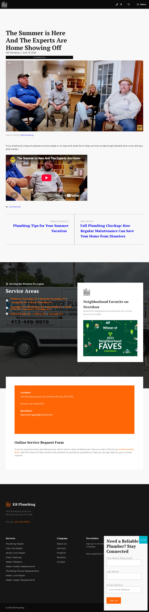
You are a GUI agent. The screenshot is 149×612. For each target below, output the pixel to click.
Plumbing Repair (15, 544)
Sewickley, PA (18, 306)
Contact (61, 562)
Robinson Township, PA (24, 298)
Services (61, 548)
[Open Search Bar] (128, 4)
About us (62, 544)
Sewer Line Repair (15, 553)
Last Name (113, 571)
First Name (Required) (119, 558)
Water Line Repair (15, 575)
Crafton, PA (39, 313)
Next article (87, 221)
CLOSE (143, 540)
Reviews (61, 557)
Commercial (39, 57)
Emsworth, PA (54, 306)
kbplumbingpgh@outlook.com (36, 414)
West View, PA (36, 306)
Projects (61, 553)
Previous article (59, 221)
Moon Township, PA (41, 302)
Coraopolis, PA (18, 302)
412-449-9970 (22, 521)
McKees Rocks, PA (20, 313)
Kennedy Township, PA (53, 298)
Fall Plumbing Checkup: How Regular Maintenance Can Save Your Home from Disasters (107, 230)
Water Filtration (14, 562)
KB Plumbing (12, 52)
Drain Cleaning (13, 557)
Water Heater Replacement (20, 566)
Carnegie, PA (55, 313)
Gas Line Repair (14, 548)
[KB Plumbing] (4, 4)
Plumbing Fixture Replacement (22, 571)
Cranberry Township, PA (36, 309)
